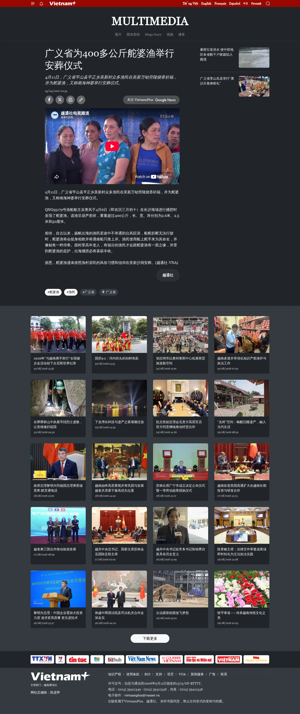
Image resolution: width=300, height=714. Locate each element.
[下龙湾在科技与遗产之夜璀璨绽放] (119, 398)
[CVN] (171, 659)
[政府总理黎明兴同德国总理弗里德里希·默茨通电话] (58, 461)
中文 (245, 3)
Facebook (49, 100)
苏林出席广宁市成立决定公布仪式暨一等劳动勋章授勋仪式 (180, 488)
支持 (159, 674)
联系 (224, 674)
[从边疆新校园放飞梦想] (180, 589)
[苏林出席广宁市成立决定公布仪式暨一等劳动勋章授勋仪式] (180, 461)
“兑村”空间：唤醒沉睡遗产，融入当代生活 (241, 424)
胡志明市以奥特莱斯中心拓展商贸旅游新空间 (180, 360)
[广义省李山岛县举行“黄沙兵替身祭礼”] (254, 86)
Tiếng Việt (190, 3)
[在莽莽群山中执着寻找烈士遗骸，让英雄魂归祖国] (58, 398)
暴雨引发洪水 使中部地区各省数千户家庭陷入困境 (216, 54)
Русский (256, 3)
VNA (182, 674)
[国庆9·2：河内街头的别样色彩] (119, 334)
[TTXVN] (42, 659)
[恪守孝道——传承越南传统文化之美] (241, 589)
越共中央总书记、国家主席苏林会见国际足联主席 (119, 551)
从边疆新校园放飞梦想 (172, 613)
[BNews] (97, 659)
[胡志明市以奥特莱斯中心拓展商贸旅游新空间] (180, 334)
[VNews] (60, 659)
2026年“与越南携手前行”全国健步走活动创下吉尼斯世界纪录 (57, 360)
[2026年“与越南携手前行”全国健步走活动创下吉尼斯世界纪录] (58, 334)
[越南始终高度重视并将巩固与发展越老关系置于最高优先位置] (119, 461)
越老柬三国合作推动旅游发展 (55, 549)
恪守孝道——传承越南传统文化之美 (241, 615)
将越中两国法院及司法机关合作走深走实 (119, 615)
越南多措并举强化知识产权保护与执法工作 (241, 360)
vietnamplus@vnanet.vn (142, 695)
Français (220, 3)
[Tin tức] (77, 659)
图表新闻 (133, 34)
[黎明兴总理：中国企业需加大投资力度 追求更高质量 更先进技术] (58, 589)
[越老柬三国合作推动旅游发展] (58, 525)
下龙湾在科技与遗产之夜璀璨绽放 (119, 422)
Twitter (60, 100)
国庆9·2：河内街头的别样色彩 (117, 358)
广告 (212, 674)
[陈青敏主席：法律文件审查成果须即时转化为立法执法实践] (241, 525)
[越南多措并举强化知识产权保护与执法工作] (241, 334)
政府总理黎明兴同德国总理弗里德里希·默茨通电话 (58, 488)
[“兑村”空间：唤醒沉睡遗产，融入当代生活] (241, 398)
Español (234, 3)
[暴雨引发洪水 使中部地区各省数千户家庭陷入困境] (254, 57)
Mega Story (153, 34)
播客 (181, 34)
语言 (170, 674)
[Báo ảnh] (228, 659)
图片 (118, 34)
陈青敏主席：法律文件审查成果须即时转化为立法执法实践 (241, 551)
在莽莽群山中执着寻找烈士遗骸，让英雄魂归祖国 (58, 424)
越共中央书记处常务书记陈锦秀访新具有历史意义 (180, 551)
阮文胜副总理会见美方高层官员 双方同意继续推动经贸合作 (179, 424)
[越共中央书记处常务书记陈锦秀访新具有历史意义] (180, 525)
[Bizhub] (114, 659)
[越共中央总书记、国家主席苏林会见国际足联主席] (119, 525)
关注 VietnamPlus (140, 100)
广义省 (111, 292)
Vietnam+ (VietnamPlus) (63, 3)
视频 (170, 34)
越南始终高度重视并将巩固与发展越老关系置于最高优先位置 (119, 488)
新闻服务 (197, 674)
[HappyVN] (256, 659)
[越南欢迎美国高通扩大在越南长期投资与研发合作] (241, 461)
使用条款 (132, 674)
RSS (147, 674)
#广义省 (88, 292)
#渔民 (71, 292)
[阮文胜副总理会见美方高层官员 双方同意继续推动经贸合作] (180, 398)
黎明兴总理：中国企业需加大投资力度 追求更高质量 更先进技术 (58, 615)
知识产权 (114, 674)
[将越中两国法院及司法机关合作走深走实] (119, 589)
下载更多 (150, 638)
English (206, 3)
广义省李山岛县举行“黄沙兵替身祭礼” (217, 81)
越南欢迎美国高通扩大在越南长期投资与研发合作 (241, 488)
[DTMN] (199, 659)
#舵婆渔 (53, 292)
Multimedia (150, 21)
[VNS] (142, 659)
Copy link (81, 100)
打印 (70, 100)
